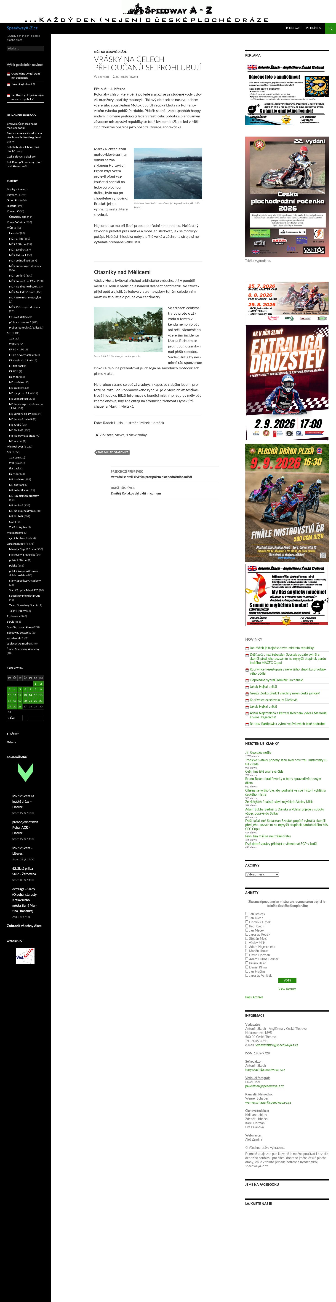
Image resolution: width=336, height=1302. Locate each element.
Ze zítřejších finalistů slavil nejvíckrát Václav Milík (279, 802)
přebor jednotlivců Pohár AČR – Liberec (25, 828)
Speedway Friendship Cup (24, 595)
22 (35, 700)
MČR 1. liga (16, 238)
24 (9, 706)
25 (14, 706)
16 (41, 695)
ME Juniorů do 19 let (22, 413)
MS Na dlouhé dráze (21, 511)
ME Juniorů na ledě (20, 419)
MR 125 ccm (17, 316)
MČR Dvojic (16, 249)
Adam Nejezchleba (262, 947)
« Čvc (11, 718)
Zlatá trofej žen (18, 527)
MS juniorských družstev (24, 495)
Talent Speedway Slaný (23, 605)
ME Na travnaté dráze (22, 435)
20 (25, 700)
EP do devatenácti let (22, 355)
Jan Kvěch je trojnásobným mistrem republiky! (282, 648)
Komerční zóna (16, 222)
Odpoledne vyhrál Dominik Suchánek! (276, 680)
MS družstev (16, 479)
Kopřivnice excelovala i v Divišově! (274, 700)
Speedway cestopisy (19, 632)
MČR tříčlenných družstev (24, 307)
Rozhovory (13, 616)
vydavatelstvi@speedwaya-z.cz (277, 1045)
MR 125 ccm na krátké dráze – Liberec (23, 802)
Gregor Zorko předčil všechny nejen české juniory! (285, 693)
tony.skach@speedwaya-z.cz (265, 1070)
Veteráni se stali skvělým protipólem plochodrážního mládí (151, 474)
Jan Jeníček (257, 914)
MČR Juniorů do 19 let (23, 281)
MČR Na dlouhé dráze (22, 286)
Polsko (13, 565)
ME (9, 333)
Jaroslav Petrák (259, 934)
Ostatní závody (16, 543)
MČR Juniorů (17, 275)
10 (9, 695)
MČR (10, 227)
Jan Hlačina (257, 971)
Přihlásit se (314, 28)
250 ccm (14, 463)
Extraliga (12, 195)
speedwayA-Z (15, 638)
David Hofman (259, 955)
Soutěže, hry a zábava (20, 627)
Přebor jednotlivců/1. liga (24, 327)
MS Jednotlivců (18, 490)
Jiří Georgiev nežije (258, 752)
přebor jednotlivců (20, 322)
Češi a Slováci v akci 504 (21, 156)
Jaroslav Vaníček (260, 975)
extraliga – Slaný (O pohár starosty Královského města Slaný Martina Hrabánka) (24, 900)
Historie (11, 205)
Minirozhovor (15, 446)
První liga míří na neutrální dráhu (268, 836)
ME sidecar (15, 441)
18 (14, 700)
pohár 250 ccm (18, 560)
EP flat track (16, 366)
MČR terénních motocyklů (25, 297)
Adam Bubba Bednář (263, 959)
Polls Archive (254, 997)
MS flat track (16, 485)
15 (35, 695)
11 (14, 695)
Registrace (293, 28)
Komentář (13, 211)
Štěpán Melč (258, 938)
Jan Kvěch (256, 918)
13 (25, 695)
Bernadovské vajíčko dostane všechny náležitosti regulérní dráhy (24, 137)
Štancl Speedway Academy (23, 649)
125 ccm (14, 457)
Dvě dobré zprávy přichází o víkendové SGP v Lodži (281, 844)
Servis (10, 621)
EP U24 (13, 371)
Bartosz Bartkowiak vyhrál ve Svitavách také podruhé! (287, 724)
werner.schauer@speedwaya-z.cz (268, 1102)
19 (19, 700)
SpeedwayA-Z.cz (22, 28)
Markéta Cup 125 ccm (22, 549)
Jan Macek (256, 930)
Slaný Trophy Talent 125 (23, 590)
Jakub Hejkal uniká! (263, 687)
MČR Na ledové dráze (110, 52)
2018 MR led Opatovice (113, 452)
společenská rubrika (19, 643)
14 (30, 695)
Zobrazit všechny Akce (24, 926)
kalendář (14, 233)
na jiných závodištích (19, 538)
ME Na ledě (16, 430)
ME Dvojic (15, 387)
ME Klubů (15, 424)
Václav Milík (257, 943)
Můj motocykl (15, 532)
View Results (287, 989)
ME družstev (16, 382)
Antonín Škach (126, 77)
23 (41, 700)
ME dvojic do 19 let (21, 393)
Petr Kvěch (256, 926)
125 (11, 338)
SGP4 (12, 521)
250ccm (14, 344)
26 (19, 706)
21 (30, 700)
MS (9, 452)
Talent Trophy (17, 610)
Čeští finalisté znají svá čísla (264, 771)
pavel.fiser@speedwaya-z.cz (264, 1086)
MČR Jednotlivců (19, 260)
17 (9, 700)
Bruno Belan (258, 963)
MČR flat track (18, 255)
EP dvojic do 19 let (20, 360)
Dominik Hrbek (260, 922)
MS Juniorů (16, 505)
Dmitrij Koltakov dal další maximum (136, 491)
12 (19, 695)
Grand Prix (13, 200)
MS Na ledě (16, 516)
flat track (14, 468)
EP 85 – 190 (16, 349)
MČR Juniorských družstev (25, 266)
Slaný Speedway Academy (25, 580)
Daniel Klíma (258, 967)
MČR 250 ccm (18, 244)
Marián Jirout (258, 951)
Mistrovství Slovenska (22, 554)
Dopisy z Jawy (15, 189)
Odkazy (11, 742)
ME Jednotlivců (18, 398)
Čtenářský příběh (19, 216)
